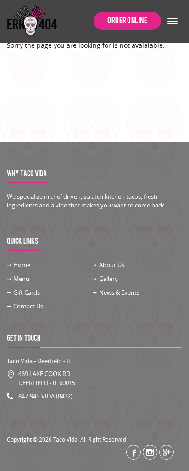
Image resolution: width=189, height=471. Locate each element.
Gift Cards (26, 292)
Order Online (127, 20)
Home (21, 265)
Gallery (108, 279)
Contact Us (28, 306)
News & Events (119, 292)
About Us (111, 265)
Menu (21, 279)
